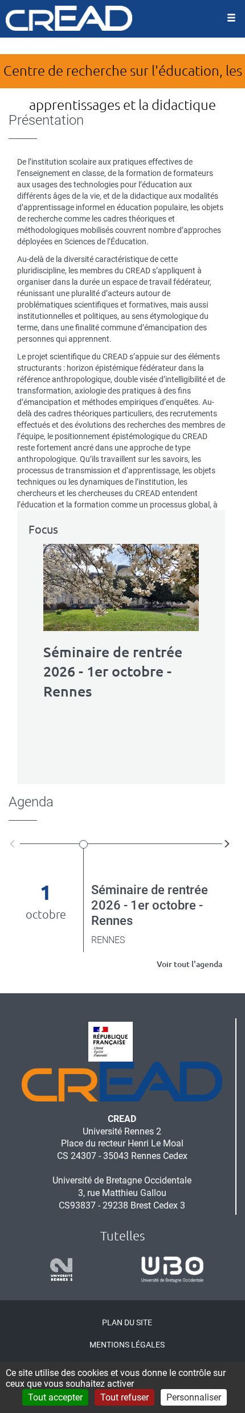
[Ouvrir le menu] (231, 19)
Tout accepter (55, 1397)
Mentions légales (127, 1344)
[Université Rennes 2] (57, 1269)
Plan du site (127, 1322)
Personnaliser (193, 1397)
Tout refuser (124, 1397)
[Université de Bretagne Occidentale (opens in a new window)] (168, 1269)
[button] (14, 843)
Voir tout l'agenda (189, 964)
